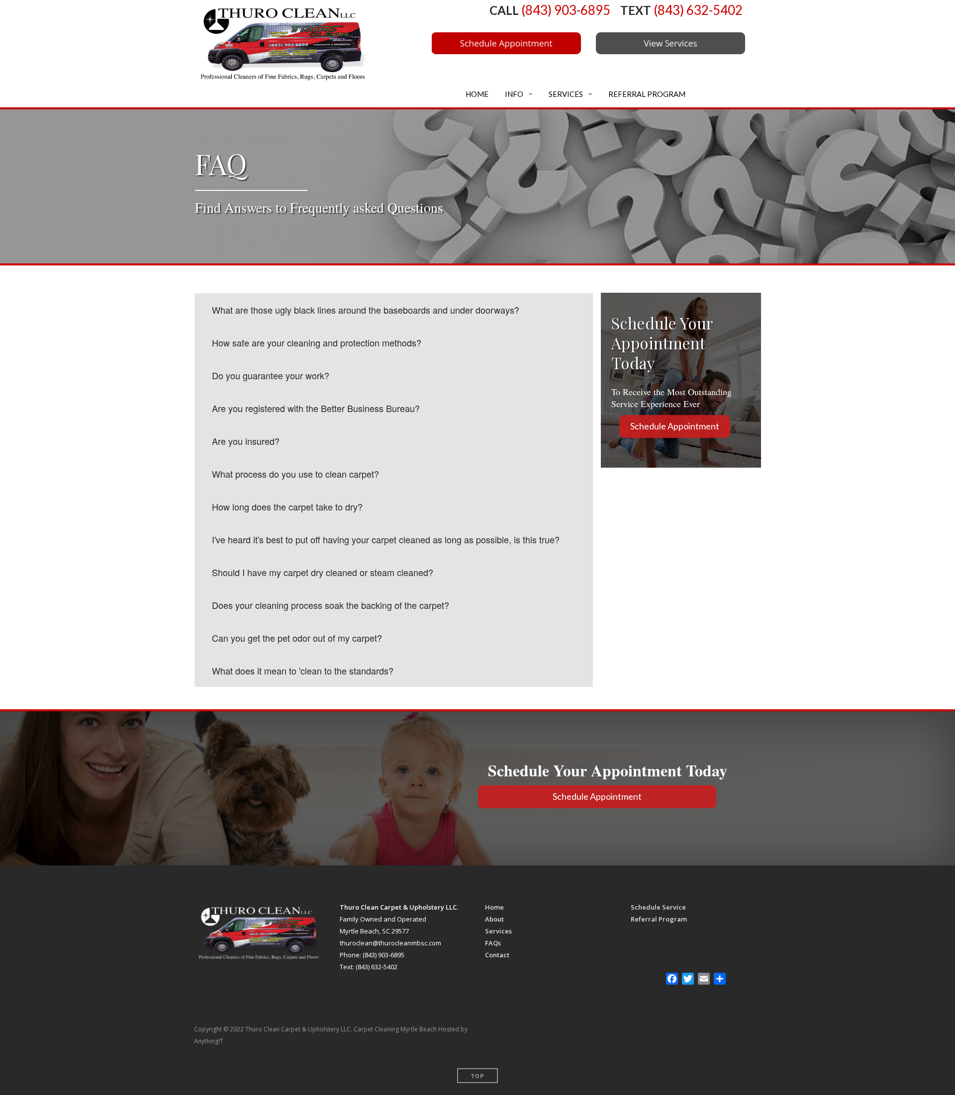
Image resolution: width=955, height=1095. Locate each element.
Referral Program (659, 919)
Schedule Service (658, 907)
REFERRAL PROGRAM (646, 93)
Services (498, 931)
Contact (497, 954)
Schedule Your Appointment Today (610, 770)
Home (494, 907)
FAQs (493, 942)
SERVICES (565, 93)
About (494, 919)
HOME (476, 93)
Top (477, 1076)
